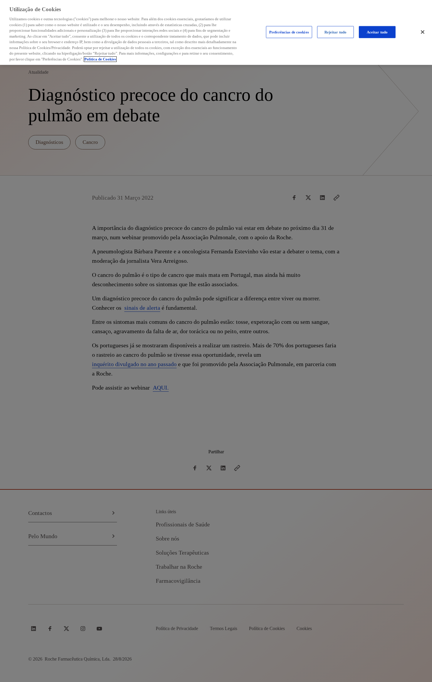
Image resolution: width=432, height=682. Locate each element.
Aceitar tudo (377, 32)
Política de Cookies (100, 59)
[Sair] (422, 32)
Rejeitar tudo (335, 32)
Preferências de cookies (289, 32)
